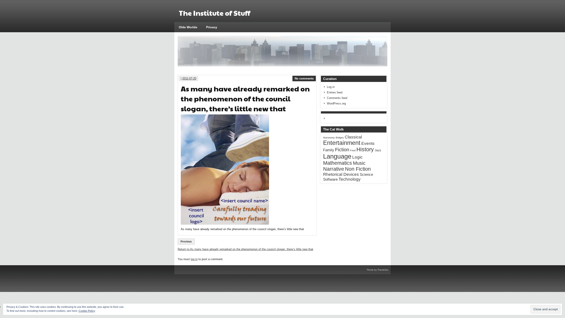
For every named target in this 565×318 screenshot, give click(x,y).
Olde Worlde (188, 27)
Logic (357, 157)
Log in (331, 87)
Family (328, 150)
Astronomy (329, 137)
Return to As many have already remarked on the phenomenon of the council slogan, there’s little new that (245, 249)
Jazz (378, 150)
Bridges (340, 137)
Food (353, 150)
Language (337, 156)
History (365, 149)
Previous (186, 241)
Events (368, 143)
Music (359, 163)
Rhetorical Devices (341, 174)
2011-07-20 (189, 78)
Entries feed (334, 92)
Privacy (211, 27)
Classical (353, 137)
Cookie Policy (87, 310)
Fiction (342, 149)
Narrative (333, 169)
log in (194, 259)
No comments (304, 78)
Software (330, 179)
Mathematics (337, 163)
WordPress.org (336, 103)
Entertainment (341, 143)
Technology (350, 179)
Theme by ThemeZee (377, 270)
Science (366, 174)
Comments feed (337, 98)
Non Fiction (358, 169)
